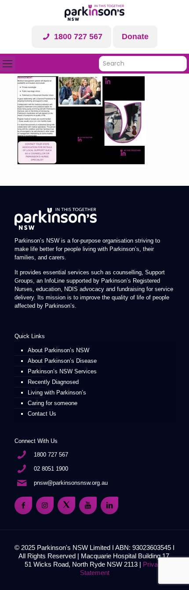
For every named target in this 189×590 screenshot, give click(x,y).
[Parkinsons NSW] (94, 12)
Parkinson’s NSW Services (62, 371)
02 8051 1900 (51, 468)
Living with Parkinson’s (57, 392)
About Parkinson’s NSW (58, 350)
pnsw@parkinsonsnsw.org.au (71, 482)
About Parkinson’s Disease (62, 361)
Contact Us (42, 413)
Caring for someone (52, 403)
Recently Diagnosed (53, 382)
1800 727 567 (77, 36)
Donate (135, 36)
